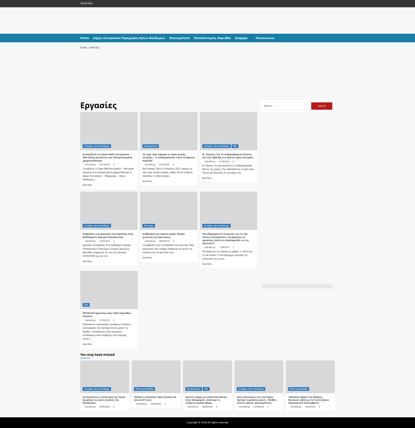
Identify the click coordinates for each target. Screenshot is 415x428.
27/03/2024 (104, 241)
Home (84, 38)
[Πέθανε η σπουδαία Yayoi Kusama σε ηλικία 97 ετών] (156, 376)
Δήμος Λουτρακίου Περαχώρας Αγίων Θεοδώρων (129, 38)
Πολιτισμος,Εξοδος (145, 389)
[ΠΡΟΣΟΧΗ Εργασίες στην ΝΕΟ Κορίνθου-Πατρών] (109, 290)
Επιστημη (149, 225)
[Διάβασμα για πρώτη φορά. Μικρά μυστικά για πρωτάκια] (168, 211)
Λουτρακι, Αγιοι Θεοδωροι (97, 146)
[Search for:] (286, 106)
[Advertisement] (207, 74)
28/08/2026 (207, 406)
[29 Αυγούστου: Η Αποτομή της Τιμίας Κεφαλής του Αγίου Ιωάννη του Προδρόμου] (104, 376)
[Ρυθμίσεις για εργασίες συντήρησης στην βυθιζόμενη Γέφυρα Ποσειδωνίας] (109, 211)
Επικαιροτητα (150, 146)
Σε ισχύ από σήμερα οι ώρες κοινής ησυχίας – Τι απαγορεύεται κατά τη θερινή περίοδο (168, 157)
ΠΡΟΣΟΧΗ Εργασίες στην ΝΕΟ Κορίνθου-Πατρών (107, 314)
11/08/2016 (224, 247)
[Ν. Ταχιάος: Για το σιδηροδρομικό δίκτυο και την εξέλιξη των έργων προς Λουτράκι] (228, 131)
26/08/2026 (259, 406)
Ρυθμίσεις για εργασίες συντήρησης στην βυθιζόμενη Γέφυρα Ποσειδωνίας (108, 235)
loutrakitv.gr (90, 164)
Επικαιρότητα (179, 38)
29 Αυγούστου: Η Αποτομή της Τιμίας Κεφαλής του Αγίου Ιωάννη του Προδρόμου (104, 399)
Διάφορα (241, 38)
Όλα (235, 146)
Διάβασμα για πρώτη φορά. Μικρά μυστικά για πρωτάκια (163, 235)
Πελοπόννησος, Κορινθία (212, 38)
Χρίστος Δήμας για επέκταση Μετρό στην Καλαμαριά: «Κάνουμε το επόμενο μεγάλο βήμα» (206, 399)
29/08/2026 (104, 406)
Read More (87, 185)
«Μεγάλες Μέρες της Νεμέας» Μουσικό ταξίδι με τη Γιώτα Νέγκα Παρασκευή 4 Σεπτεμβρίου (308, 399)
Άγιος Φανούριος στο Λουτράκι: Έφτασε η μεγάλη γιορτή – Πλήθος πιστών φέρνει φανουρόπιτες (256, 399)
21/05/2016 (104, 320)
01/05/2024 (224, 161)
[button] (333, 38)
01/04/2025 (164, 164)
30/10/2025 (104, 164)
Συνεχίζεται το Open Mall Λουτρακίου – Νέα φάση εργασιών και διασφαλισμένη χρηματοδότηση (107, 157)
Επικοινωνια (265, 38)
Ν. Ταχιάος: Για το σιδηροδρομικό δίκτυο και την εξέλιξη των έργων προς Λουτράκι (228, 156)
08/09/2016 (164, 241)
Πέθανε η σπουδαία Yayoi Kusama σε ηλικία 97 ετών (155, 398)
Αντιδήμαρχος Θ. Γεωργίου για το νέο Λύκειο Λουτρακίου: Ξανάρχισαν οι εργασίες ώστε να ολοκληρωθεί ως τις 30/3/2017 (225, 238)
